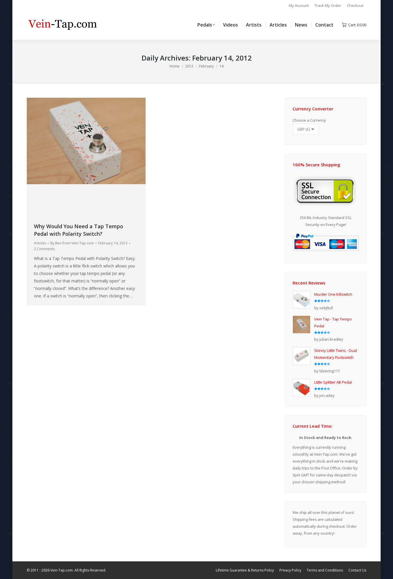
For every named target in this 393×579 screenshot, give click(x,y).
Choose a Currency (309, 120)
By (72, 243)
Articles (40, 243)
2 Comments (44, 248)
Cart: (357, 24)
